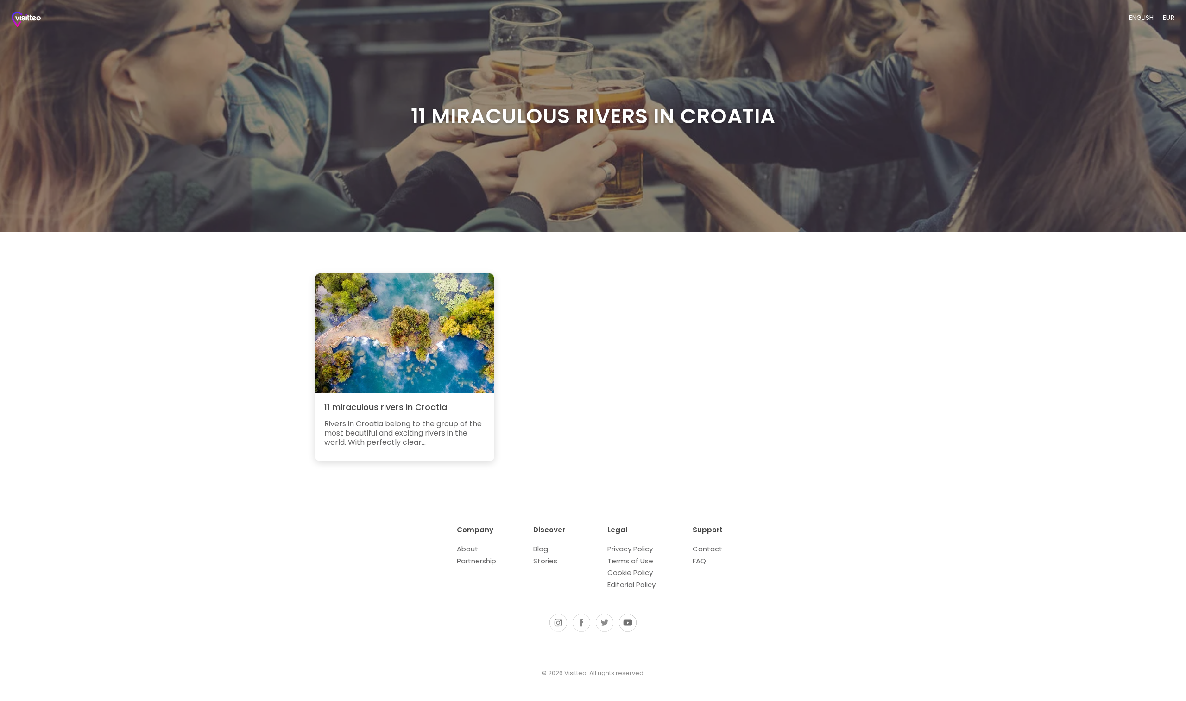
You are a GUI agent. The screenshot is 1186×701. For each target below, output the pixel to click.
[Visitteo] (35, 21)
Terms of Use (630, 561)
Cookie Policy (630, 572)
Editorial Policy (631, 584)
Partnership (476, 561)
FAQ (699, 561)
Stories (545, 561)
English (1141, 17)
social (558, 623)
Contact (707, 549)
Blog (540, 549)
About (467, 549)
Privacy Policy (630, 549)
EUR (1169, 17)
